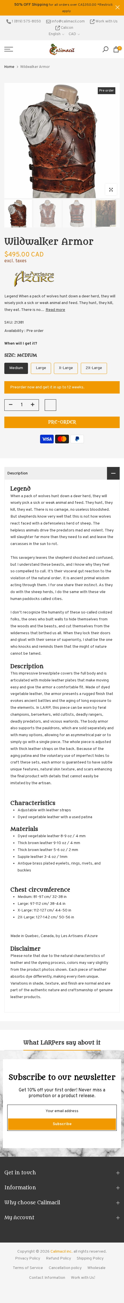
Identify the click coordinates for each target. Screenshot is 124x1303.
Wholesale (96, 1268)
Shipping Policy (90, 1258)
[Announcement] (59, 7)
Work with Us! (83, 1277)
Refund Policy (58, 1258)
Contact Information (47, 1277)
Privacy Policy (27, 1258)
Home (9, 67)
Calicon (66, 28)
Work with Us (106, 21)
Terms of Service (28, 1268)
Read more (55, 309)
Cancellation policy (65, 1268)
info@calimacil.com (68, 21)
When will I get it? (20, 343)
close (117, 7)
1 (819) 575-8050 (26, 21)
